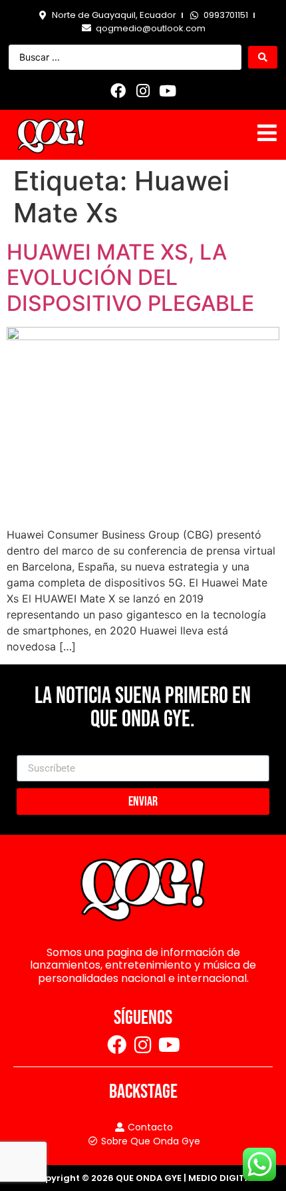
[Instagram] (143, 90)
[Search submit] (262, 57)
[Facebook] (118, 90)
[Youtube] (167, 90)
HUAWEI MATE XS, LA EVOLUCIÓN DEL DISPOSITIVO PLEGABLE (130, 277)
